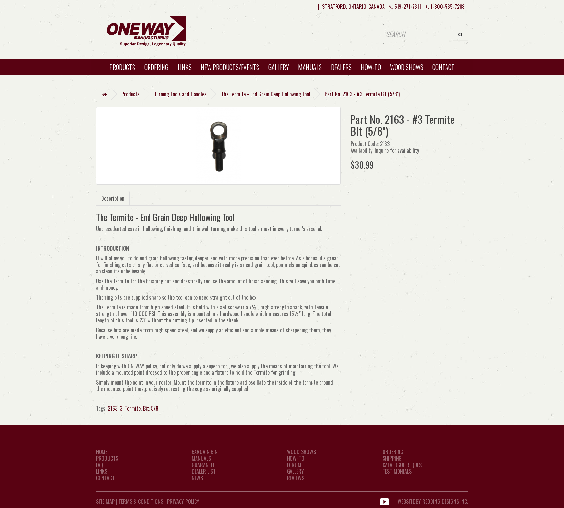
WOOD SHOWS (406, 67)
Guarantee (203, 465)
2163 (113, 408)
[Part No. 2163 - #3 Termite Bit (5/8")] (218, 146)
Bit (146, 408)
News (197, 478)
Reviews (295, 478)
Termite (133, 408)
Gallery (278, 67)
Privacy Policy (183, 501)
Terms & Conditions (140, 501)
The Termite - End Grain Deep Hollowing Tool (265, 94)
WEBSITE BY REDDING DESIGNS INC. (433, 501)
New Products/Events (230, 67)
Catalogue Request (403, 465)
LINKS (101, 471)
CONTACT (443, 67)
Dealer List (204, 471)
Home (101, 452)
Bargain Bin (205, 452)
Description (112, 198)
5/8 (154, 408)
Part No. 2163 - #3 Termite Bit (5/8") (362, 94)
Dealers (341, 67)
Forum (294, 465)
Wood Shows (301, 452)
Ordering (156, 67)
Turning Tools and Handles (180, 94)
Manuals (310, 67)
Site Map (105, 501)
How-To (295, 458)
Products (122, 67)
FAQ (99, 465)
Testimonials (397, 471)
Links (185, 67)
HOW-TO (371, 67)
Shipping (392, 458)
